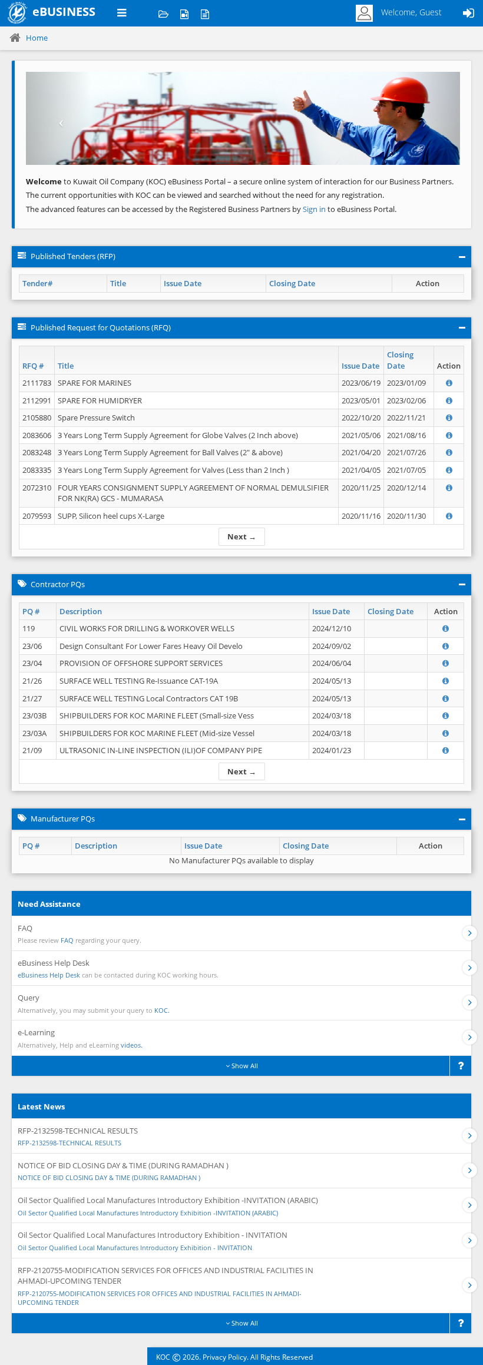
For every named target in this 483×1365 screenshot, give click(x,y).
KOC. (162, 1010)
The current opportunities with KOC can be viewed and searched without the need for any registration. (205, 195)
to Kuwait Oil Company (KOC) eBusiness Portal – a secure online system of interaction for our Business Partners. (240, 181)
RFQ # (33, 365)
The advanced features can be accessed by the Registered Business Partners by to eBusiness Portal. (211, 209)
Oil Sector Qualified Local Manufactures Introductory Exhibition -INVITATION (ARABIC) (148, 1212)
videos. (132, 1045)
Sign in (315, 209)
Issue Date (182, 283)
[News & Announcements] (204, 13)
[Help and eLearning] (184, 13)
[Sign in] (468, 13)
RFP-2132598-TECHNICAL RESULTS (69, 1142)
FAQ (67, 940)
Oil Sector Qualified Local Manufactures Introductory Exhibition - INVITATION (135, 1247)
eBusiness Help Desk (49, 974)
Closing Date (292, 283)
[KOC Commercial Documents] (163, 13)
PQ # (30, 611)
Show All (244, 1065)
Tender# (37, 283)
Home (37, 37)
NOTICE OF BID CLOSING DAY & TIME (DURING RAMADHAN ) (109, 1177)
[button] (58, 118)
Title (118, 283)
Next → (241, 536)
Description (80, 611)
